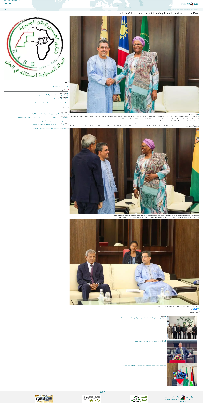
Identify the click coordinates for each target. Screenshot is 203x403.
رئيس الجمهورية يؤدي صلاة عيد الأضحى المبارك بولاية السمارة (53, 95)
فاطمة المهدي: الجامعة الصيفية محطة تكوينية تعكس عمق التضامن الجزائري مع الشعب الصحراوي (144, 365)
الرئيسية (196, 9)
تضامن (188, 9)
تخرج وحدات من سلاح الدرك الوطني (60, 98)
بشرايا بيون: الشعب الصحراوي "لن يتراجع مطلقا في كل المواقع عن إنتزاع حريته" (148, 341)
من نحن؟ (174, 9)
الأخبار (192, 9)
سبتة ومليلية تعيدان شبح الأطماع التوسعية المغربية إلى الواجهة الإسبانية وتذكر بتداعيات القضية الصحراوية (43, 117)
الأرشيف (169, 9)
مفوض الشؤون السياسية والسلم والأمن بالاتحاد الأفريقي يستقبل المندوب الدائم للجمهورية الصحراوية (143, 318)
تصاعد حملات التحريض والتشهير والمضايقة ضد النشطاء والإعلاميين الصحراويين (51, 125)
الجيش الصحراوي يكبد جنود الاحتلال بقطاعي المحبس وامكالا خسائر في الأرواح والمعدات (47, 102)
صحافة (178, 9)
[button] (5, 9)
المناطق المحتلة (183, 9)
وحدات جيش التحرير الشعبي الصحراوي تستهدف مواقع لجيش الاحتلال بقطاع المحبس (49, 114)
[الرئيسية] (190, 4)
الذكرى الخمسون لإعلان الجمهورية (59, 87)
